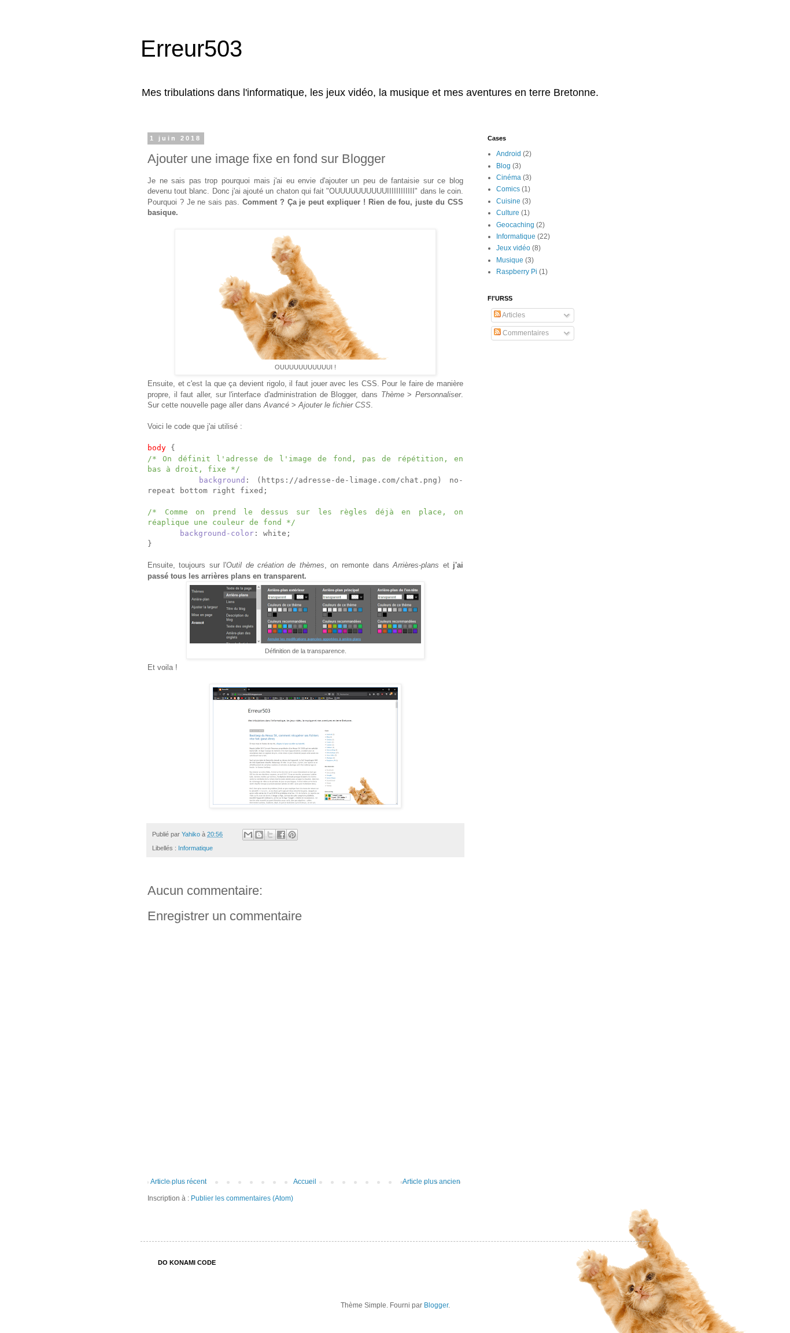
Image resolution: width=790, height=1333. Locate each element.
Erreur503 (191, 48)
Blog (503, 166)
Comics (508, 189)
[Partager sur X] (270, 834)
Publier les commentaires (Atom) (242, 1198)
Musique (509, 260)
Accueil (304, 1182)
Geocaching (515, 225)
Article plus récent (178, 1182)
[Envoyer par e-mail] (248, 834)
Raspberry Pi (516, 272)
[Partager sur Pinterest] (292, 834)
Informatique (195, 848)
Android (508, 154)
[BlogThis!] (259, 834)
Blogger (436, 1305)
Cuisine (508, 201)
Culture (507, 213)
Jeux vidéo (513, 248)
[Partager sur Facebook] (281, 834)
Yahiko (192, 834)
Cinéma (508, 177)
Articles (513, 315)
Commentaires (525, 333)
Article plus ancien (431, 1182)
